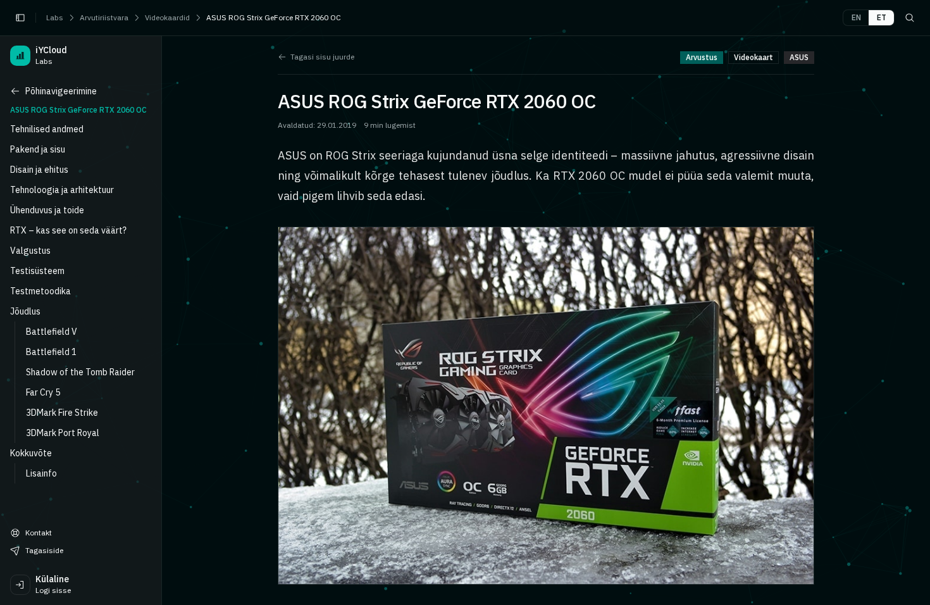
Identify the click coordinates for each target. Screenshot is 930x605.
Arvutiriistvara (104, 17)
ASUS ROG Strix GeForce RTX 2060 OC (273, 17)
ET (881, 17)
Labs (54, 17)
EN (856, 17)
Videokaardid (167, 17)
